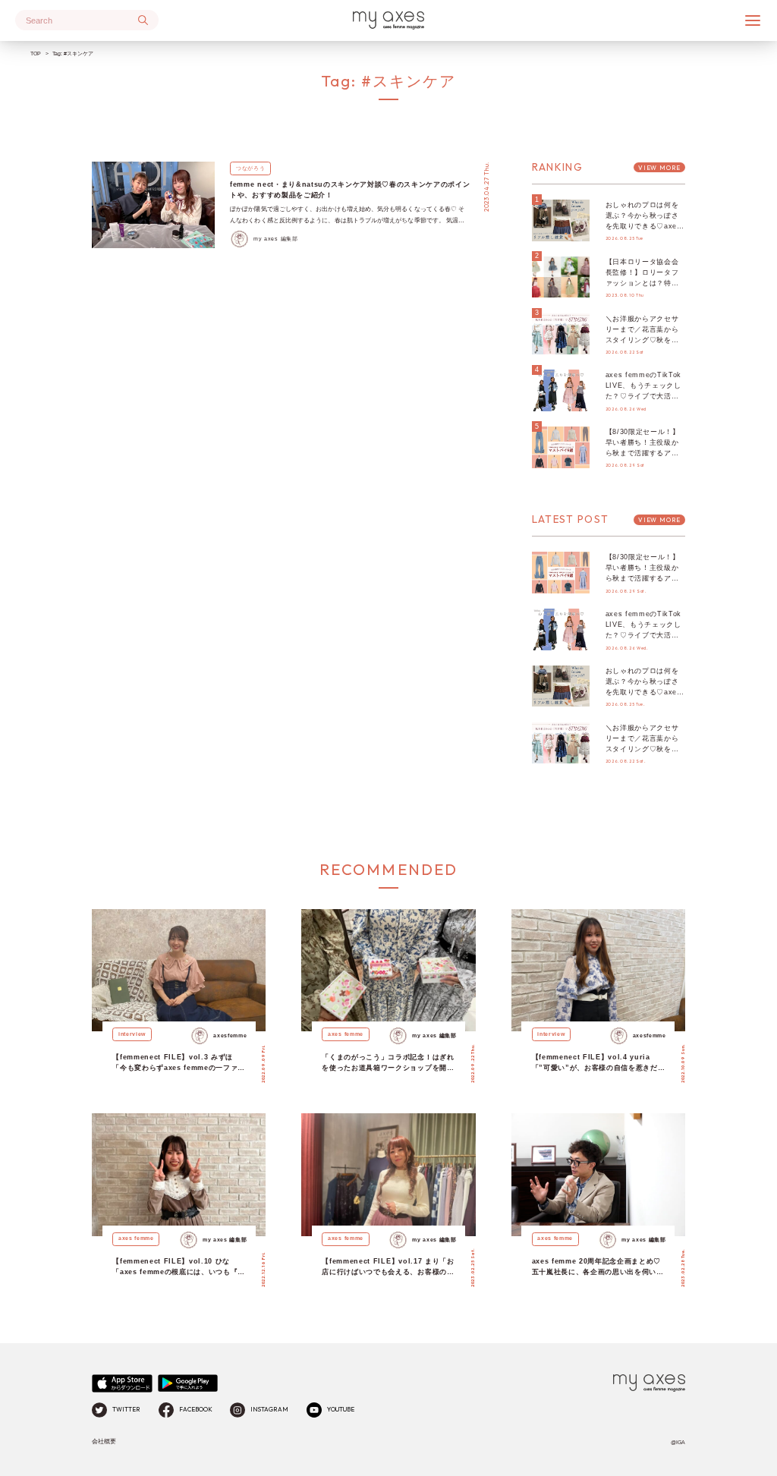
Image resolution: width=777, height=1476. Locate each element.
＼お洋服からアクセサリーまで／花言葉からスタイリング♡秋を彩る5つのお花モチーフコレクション (644, 340)
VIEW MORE (659, 168)
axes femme (345, 1034)
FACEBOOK (195, 1409)
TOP (35, 53)
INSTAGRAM (269, 1409)
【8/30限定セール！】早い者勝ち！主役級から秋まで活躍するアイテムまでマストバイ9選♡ (644, 453)
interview (132, 1034)
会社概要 (104, 1441)
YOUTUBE (340, 1409)
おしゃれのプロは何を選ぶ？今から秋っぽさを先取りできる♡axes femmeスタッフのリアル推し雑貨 (643, 226)
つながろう (250, 168)
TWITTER (126, 1409)
